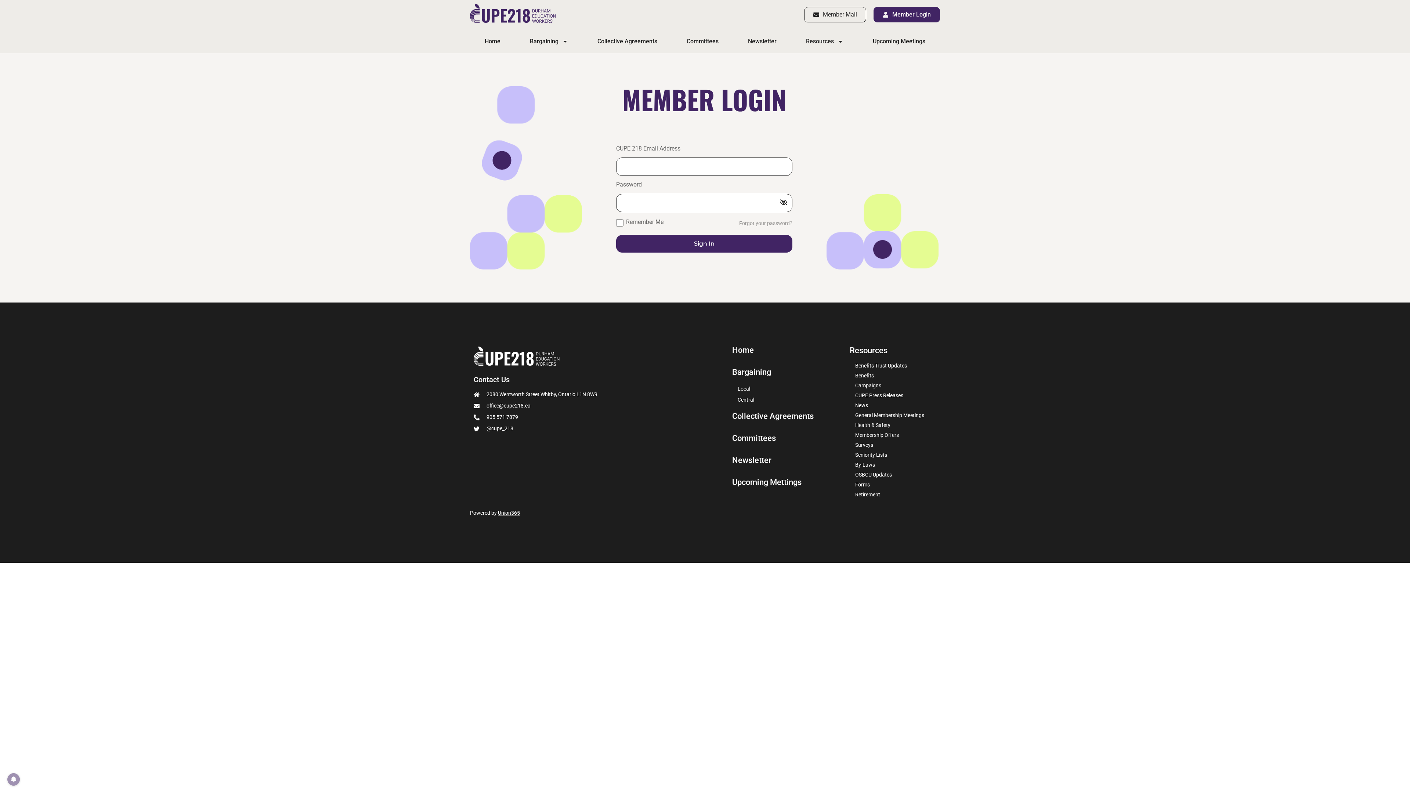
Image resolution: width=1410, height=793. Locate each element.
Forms (862, 485)
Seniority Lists (871, 455)
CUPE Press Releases (879, 395)
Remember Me (644, 221)
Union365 (509, 513)
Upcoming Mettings (767, 482)
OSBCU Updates (873, 475)
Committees (703, 41)
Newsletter (762, 41)
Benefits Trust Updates (881, 366)
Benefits (864, 376)
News (861, 405)
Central (746, 400)
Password (629, 185)
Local (744, 389)
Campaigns (868, 385)
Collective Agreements (627, 41)
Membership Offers (877, 435)
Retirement (867, 494)
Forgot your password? (765, 223)
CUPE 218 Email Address (648, 149)
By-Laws (865, 465)
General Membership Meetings (889, 415)
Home (492, 41)
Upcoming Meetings (899, 41)
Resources (820, 41)
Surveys (864, 445)
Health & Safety (872, 425)
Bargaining (544, 41)
